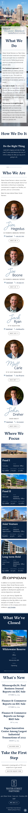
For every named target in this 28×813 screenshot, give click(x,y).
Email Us (15, 803)
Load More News (14, 746)
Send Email (9, 236)
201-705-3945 (20, 236)
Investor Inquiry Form (14, 771)
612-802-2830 (20, 329)
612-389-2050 (20, 375)
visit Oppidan (12, 607)
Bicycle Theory (16, 809)
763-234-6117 (20, 422)
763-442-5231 (20, 282)
